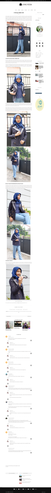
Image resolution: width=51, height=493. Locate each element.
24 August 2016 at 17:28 (10, 337)
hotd (10, 311)
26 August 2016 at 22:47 (10, 402)
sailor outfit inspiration (23, 311)
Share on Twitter (19, 309)
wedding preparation (38, 57)
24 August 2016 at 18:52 (12, 356)
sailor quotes (27, 311)
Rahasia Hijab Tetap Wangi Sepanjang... (25, 330)
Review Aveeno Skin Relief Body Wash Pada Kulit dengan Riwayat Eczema (41, 67)
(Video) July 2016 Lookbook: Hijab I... (17, 328)
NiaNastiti (11, 342)
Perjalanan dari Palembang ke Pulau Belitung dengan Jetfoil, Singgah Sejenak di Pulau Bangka (27, 479)
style (18, 312)
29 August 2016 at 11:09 (12, 426)
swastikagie (10, 401)
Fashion (9, 311)
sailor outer (19, 311)
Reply (31, 340)
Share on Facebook (12, 309)
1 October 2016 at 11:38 (10, 449)
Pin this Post (25, 309)
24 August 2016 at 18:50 (12, 343)
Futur (39, 71)
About (8, 0)
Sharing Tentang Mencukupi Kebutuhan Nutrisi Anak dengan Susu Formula (41, 81)
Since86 (9, 336)
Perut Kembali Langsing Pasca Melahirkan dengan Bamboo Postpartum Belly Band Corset (41, 76)
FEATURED (11, 0)
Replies (8, 439)
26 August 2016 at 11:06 (12, 380)
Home (6, 0)
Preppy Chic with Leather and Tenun (8, 330)
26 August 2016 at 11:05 (12, 393)
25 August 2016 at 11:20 (12, 368)
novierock (12, 311)
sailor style (30, 311)
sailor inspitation (16, 311)
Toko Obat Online (11, 448)
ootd (13, 311)
